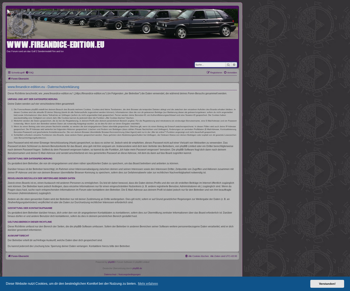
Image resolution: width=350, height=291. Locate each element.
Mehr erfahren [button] (148, 283)
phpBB (111, 262)
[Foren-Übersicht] (124, 23)
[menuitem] (30, 72)
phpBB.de (137, 268)
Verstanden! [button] (327, 283)
